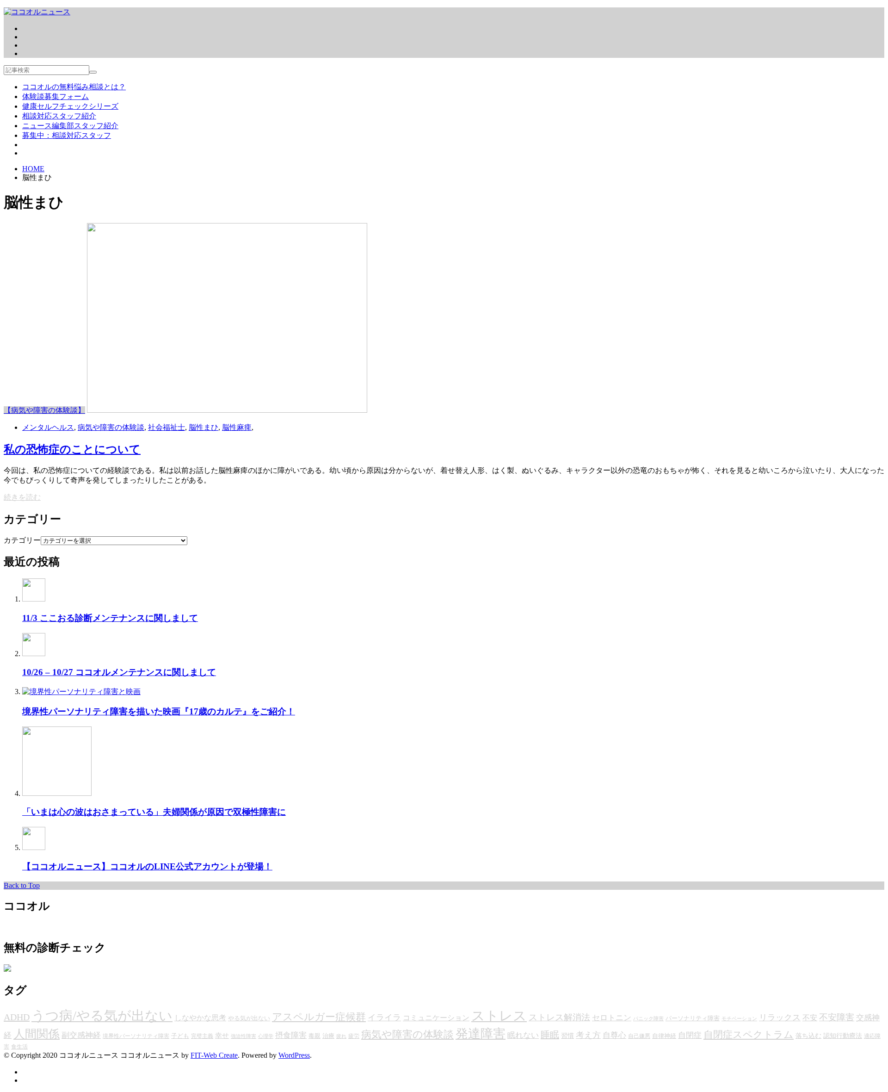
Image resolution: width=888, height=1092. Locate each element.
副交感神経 (81, 1035)
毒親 (314, 1035)
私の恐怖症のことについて (72, 449)
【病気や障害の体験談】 (44, 410)
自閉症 (690, 1035)
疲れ (341, 1036)
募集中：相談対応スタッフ (66, 135)
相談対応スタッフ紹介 (59, 116)
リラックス (780, 1017)
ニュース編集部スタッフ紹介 (70, 126)
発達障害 (481, 1034)
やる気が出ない (249, 1018)
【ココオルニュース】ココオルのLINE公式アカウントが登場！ (147, 866)
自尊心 (614, 1035)
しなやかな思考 (200, 1018)
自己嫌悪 (639, 1036)
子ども (180, 1035)
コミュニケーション (436, 1018)
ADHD (17, 1017)
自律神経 (664, 1035)
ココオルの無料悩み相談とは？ (74, 87)
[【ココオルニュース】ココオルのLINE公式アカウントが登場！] (33, 847)
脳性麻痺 (237, 427)
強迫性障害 (243, 1036)
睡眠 (550, 1035)
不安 (809, 1018)
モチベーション (739, 1018)
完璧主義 (202, 1036)
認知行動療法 (842, 1035)
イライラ (384, 1017)
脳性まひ (203, 427)
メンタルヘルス (48, 427)
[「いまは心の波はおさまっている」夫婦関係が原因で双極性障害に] (57, 793)
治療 (328, 1035)
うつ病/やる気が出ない (102, 1015)
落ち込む (808, 1035)
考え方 (588, 1035)
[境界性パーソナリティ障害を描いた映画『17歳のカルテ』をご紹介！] (81, 691)
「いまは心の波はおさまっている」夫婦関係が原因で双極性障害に (154, 812)
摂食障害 (291, 1035)
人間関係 (36, 1034)
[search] (93, 72)
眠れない (523, 1035)
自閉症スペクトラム (748, 1034)
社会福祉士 (166, 427)
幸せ (222, 1035)
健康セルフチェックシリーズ (70, 106)
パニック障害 (648, 1018)
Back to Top (22, 885)
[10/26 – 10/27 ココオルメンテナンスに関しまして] (33, 654)
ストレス (499, 1015)
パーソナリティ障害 (693, 1018)
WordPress (294, 1055)
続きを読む (22, 497)
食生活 (19, 1046)
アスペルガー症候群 (319, 1017)
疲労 (353, 1036)
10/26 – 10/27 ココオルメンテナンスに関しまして (119, 672)
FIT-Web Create (214, 1055)
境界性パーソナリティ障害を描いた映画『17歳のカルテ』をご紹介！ (158, 711)
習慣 (567, 1035)
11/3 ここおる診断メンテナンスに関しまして (110, 618)
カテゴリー (22, 540)
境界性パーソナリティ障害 (136, 1036)
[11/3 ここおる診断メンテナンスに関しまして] (33, 599)
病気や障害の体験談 (111, 427)
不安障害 (836, 1017)
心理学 (265, 1036)
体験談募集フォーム (55, 96)
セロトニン (611, 1017)
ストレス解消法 (559, 1017)
